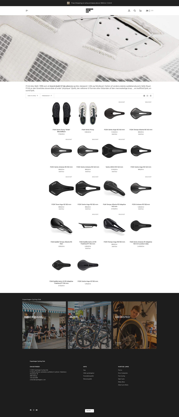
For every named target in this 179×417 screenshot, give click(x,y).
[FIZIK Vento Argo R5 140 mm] (141, 151)
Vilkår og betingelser (88, 373)
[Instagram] (33, 410)
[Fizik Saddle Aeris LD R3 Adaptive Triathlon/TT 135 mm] (61, 265)
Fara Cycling (121, 376)
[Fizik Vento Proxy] (88, 113)
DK (147, 10)
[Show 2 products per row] (144, 96)
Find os (120, 370)
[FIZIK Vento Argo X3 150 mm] (88, 265)
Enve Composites (123, 373)
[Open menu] (28, 10)
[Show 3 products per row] (147, 96)
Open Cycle (121, 379)
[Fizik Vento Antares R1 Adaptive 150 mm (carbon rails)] (141, 225)
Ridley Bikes (121, 382)
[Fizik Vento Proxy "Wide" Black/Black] (61, 113)
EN (152, 10)
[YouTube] (36, 410)
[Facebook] (31, 410)
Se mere (27, 343)
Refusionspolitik (87, 379)
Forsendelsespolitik (88, 376)
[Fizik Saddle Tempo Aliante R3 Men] (61, 225)
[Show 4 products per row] (151, 96)
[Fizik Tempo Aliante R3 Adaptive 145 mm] (114, 188)
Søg (84, 370)
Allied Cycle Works (123, 385)
